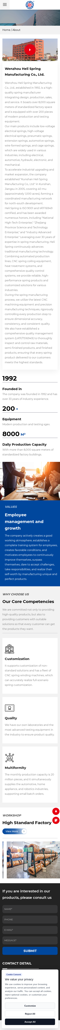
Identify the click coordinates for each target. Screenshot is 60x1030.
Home (6, 29)
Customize (30, 1005)
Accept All (30, 1022)
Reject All (30, 1013)
